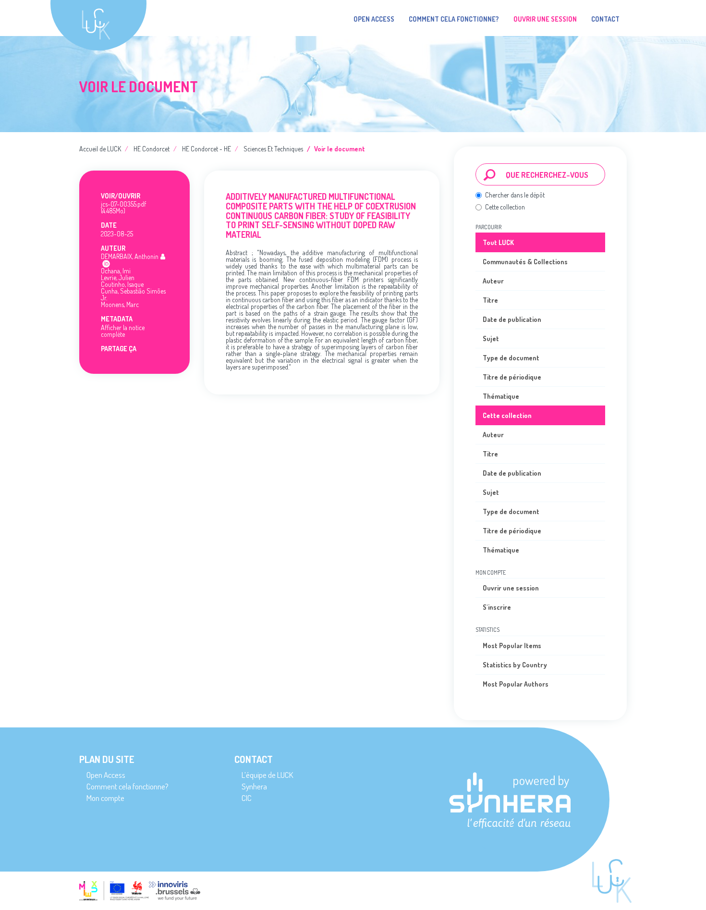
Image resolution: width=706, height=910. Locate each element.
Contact (605, 19)
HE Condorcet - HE (206, 149)
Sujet (491, 338)
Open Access (373, 19)
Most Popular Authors (515, 684)
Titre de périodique (512, 377)
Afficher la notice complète (123, 330)
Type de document (511, 358)
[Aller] (489, 174)
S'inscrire (497, 607)
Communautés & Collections (525, 262)
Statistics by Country (515, 665)
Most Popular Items (512, 645)
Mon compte (105, 798)
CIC (247, 798)
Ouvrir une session (511, 588)
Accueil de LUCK (100, 149)
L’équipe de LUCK (267, 775)
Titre (490, 300)
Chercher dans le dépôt (515, 195)
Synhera (254, 786)
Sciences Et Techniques (273, 149)
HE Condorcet (152, 149)
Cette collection (505, 207)
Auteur (493, 281)
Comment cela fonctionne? (454, 19)
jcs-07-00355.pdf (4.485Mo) (123, 207)
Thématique (501, 396)
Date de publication (512, 319)
